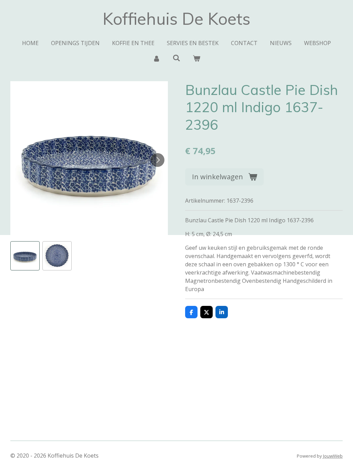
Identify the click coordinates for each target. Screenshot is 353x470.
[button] (25, 255)
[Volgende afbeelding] (157, 160)
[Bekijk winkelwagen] (196, 58)
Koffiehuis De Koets (176, 18)
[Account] (156, 58)
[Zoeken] (176, 57)
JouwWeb (333, 456)
